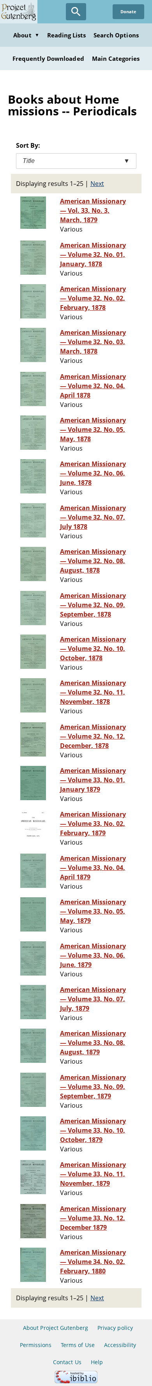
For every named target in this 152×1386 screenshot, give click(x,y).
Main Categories (116, 58)
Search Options (116, 35)
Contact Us (67, 1362)
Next (97, 183)
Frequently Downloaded (48, 58)
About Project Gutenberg (55, 1327)
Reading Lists (66, 35)
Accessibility (120, 1345)
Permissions (35, 1345)
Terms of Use (77, 1345)
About (26, 35)
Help (97, 1362)
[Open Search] (76, 11)
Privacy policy (115, 1327)
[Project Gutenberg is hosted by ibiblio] (76, 1381)
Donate (128, 11)
